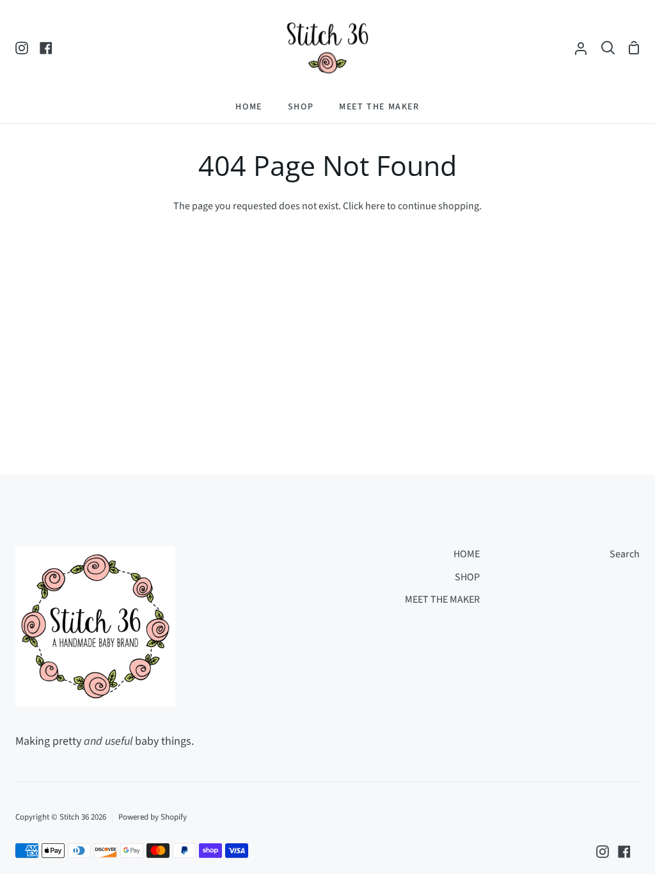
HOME (467, 554)
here (375, 206)
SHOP (467, 577)
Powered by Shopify (152, 817)
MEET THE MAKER (442, 599)
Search (625, 554)
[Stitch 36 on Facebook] (624, 851)
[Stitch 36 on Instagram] (602, 851)
